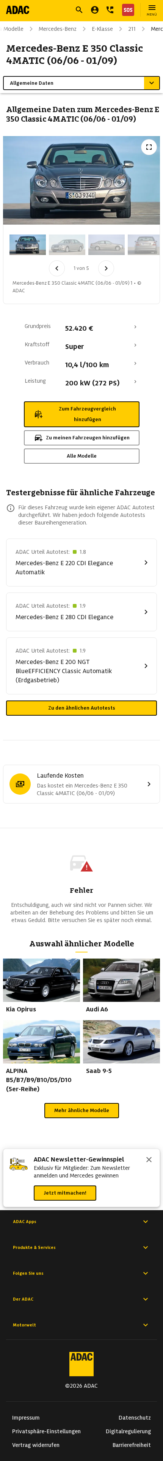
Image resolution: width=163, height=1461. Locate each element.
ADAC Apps (24, 1221)
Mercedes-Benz (58, 28)
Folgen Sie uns (28, 1273)
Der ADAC (23, 1299)
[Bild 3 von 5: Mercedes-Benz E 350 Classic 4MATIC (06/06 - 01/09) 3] (106, 245)
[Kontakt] (109, 9)
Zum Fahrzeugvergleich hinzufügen (87, 414)
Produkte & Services (34, 1247)
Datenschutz (135, 1417)
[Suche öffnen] (79, 9)
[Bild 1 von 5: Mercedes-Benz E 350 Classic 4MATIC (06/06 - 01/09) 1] (27, 245)
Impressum (26, 1417)
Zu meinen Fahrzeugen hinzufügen (88, 437)
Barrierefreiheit (132, 1445)
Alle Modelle (82, 456)
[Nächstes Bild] (106, 268)
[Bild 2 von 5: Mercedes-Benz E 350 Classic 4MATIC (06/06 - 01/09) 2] (67, 245)
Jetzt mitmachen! (65, 1193)
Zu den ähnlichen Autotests (81, 708)
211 (132, 28)
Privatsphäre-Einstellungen (46, 1431)
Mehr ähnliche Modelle (81, 1110)
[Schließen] (149, 1160)
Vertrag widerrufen (36, 1445)
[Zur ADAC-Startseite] (17, 10)
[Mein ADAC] (94, 9)
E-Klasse (102, 28)
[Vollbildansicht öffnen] (149, 147)
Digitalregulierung (128, 1431)
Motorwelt (24, 1325)
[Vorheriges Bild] (57, 268)
